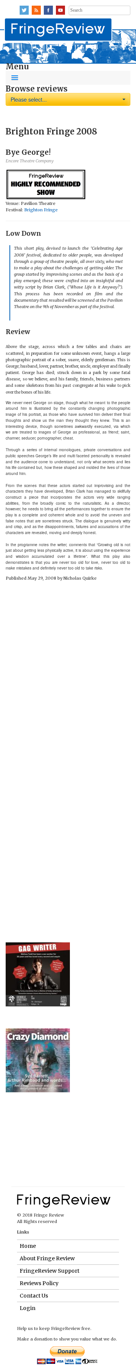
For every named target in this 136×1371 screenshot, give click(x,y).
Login (28, 1308)
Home (28, 1246)
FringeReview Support (49, 1270)
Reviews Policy (39, 1283)
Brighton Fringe (41, 209)
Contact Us (34, 1295)
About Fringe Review (47, 1258)
